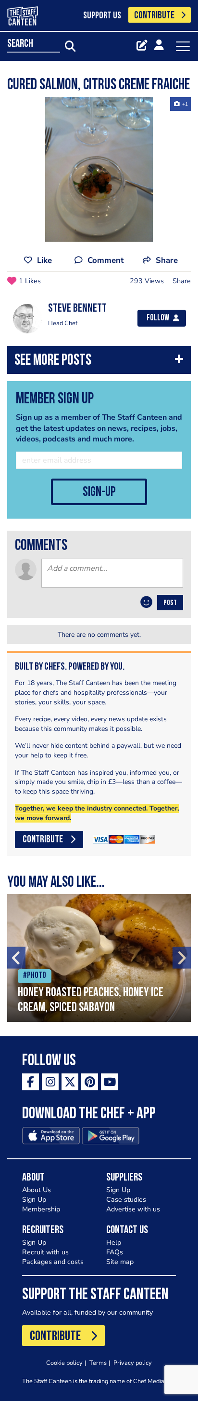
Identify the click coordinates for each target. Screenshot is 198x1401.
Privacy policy (132, 1363)
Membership (41, 1209)
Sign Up (34, 1199)
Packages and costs (53, 1261)
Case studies (126, 1199)
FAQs (114, 1252)
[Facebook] (30, 1081)
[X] (70, 1081)
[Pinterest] (89, 1081)
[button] (99, 362)
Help (113, 1242)
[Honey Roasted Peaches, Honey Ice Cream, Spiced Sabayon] (99, 958)
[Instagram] (50, 1081)
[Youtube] (109, 1081)
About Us (36, 1190)
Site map (120, 1261)
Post (170, 603)
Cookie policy (64, 1363)
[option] (99, 169)
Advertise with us (133, 1209)
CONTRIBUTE (154, 16)
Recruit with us (45, 1252)
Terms (98, 1363)
